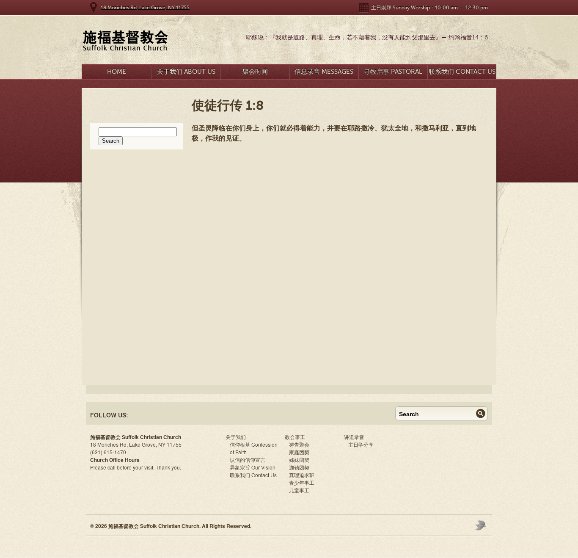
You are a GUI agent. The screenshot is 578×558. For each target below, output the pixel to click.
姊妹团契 (299, 459)
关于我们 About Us (186, 71)
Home (116, 71)
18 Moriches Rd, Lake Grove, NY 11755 (145, 8)
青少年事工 (301, 482)
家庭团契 (299, 452)
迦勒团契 (299, 467)
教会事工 (295, 436)
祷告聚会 (299, 444)
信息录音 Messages (324, 71)
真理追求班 (301, 474)
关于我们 (236, 436)
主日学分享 (361, 444)
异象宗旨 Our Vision (252, 467)
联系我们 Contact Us (462, 71)
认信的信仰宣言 (247, 459)
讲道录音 (354, 436)
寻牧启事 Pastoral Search (393, 73)
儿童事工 (299, 490)
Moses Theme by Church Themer (481, 524)
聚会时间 (255, 71)
